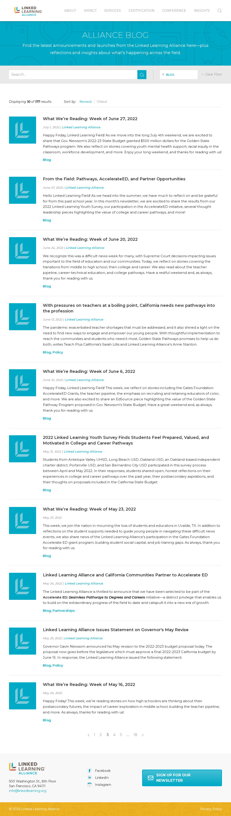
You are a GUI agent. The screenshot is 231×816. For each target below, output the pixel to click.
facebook (102, 771)
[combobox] (179, 74)
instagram (102, 785)
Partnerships (64, 610)
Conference (174, 11)
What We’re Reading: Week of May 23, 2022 (89, 509)
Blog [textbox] (169, 74)
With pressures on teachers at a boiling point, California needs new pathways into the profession (129, 308)
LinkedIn (101, 778)
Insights (202, 11)
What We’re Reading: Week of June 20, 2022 (90, 239)
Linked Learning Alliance (81, 127)
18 (135, 735)
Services (112, 11)
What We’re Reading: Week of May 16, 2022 (89, 684)
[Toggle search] (218, 10)
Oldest (102, 102)
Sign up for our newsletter (173, 778)
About (70, 11)
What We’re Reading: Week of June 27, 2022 (90, 118)
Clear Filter (213, 74)
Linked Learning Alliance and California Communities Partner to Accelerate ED (125, 575)
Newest (85, 102)
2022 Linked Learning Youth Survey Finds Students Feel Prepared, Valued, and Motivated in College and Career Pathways (126, 440)
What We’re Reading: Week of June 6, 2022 (89, 371)
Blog (47, 160)
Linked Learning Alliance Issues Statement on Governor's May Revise (116, 629)
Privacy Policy (211, 809)
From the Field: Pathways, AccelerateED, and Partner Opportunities (114, 178)
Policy (58, 352)
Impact (90, 11)
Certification (142, 11)
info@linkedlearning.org (27, 791)
